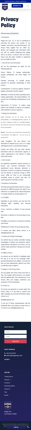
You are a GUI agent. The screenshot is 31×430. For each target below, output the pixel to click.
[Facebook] (6, 364)
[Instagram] (16, 364)
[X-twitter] (11, 364)
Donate (6, 395)
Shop (5, 392)
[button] (28, 5)
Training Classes (8, 376)
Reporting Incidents (9, 386)
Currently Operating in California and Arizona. (15, 1)
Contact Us (7, 389)
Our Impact (7, 383)
